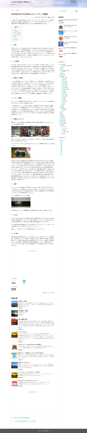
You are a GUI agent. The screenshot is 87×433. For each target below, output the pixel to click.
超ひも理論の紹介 (23, 319)
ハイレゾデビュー (23, 332)
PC (60, 111)
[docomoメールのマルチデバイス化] (14, 383)
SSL (62, 110)
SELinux (63, 94)
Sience (65, 131)
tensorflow (61, 120)
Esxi (60, 67)
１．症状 (14, 29)
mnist (63, 71)
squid (63, 97)
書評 (63, 130)
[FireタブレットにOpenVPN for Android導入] (14, 347)
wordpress (61, 123)
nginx (60, 107)
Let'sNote (61, 74)
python (61, 115)
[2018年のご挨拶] (14, 304)
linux (60, 76)
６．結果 (14, 36)
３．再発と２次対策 (16, 32)
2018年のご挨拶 (22, 301)
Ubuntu (63, 100)
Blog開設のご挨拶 (23, 310)
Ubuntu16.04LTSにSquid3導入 (71, 19)
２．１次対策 (15, 31)
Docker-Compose (65, 65)
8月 (61, 142)
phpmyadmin (64, 89)
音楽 (53, 17)
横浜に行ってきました (24, 362)
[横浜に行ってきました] (14, 365)
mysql (60, 105)
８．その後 (14, 39)
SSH (63, 99)
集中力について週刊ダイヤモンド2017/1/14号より (31, 353)
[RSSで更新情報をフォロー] (74, 2)
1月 (61, 152)
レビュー (64, 128)
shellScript (64, 95)
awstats (63, 108)
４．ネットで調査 (16, 33)
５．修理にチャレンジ (17, 35)
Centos (63, 77)
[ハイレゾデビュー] (14, 334)
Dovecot (63, 81)
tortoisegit (61, 121)
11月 (62, 141)
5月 (61, 146)
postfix (63, 92)
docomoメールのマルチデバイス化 (27, 380)
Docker (61, 64)
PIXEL (63, 90)
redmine (61, 118)
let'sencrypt (64, 84)
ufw (62, 102)
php (60, 113)
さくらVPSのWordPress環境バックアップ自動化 (24, 421)
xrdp (62, 104)
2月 (61, 150)
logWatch (64, 85)
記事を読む (20, 308)
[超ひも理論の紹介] (14, 322)
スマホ (63, 126)
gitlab (60, 68)
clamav (63, 79)
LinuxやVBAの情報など (21, 2)
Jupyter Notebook (63, 70)
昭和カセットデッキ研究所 (43, 107)
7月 (61, 144)
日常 (50, 17)
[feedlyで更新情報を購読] (72, 2)
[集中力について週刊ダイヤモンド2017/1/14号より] (14, 355)
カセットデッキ (47, 292)
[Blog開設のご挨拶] (14, 313)
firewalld (63, 82)
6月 (61, 145)
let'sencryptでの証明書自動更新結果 (21, 417)
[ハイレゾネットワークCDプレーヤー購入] (14, 375)
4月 (61, 148)
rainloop (61, 116)
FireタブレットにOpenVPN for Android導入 (29, 344)
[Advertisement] (22, 265)
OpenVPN (64, 87)
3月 (61, 149)
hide (18, 27)
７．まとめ (14, 38)
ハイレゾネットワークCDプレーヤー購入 (28, 372)
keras (60, 73)
